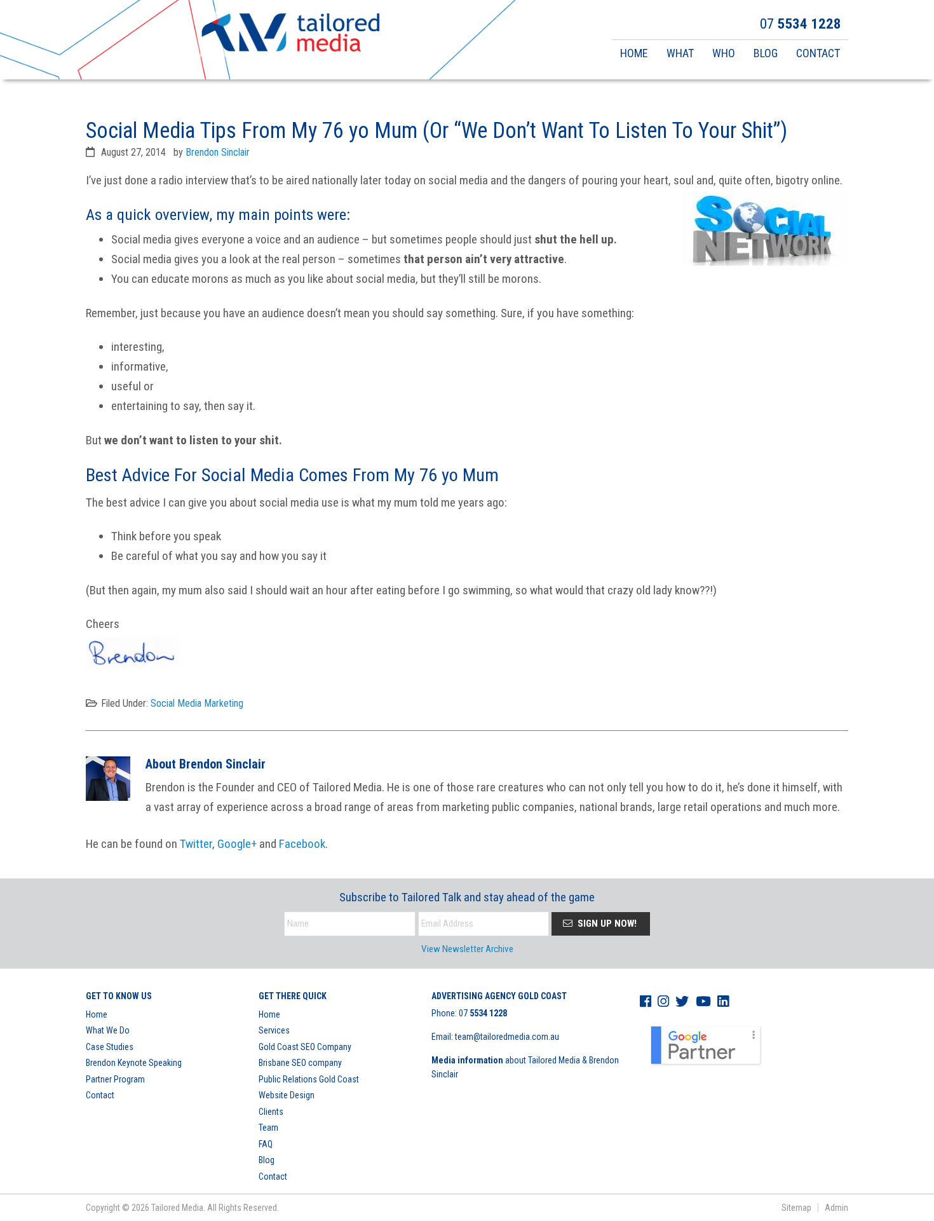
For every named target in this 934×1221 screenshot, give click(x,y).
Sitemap (796, 1207)
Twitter (196, 843)
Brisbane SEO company (300, 1063)
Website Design (287, 1095)
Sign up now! (606, 923)
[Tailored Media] (290, 34)
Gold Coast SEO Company (305, 1047)
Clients (271, 1112)
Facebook (302, 843)
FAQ (266, 1144)
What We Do (108, 1030)
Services (274, 1030)
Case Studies (109, 1047)
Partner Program (115, 1079)
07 (483, 1013)
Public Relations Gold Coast (309, 1079)
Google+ (237, 843)
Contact (100, 1095)
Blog (266, 1160)
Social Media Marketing (197, 703)
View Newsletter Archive (467, 949)
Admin (836, 1207)
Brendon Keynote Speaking (134, 1063)
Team (268, 1127)
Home (96, 1014)
